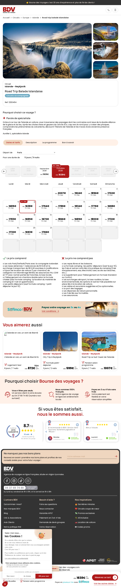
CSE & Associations (12, 517)
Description (31, 142)
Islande (35, 18)
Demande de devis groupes (52, 522)
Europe (26, 18)
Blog (6, 513)
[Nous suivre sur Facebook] (7, 481)
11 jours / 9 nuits (31, 157)
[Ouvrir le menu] (115, 10)
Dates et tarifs (13, 142)
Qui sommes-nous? (13, 504)
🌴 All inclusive (81, 517)
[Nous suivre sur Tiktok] (21, 481)
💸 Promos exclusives (85, 513)
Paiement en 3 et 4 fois (50, 517)
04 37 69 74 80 (14, 487)
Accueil (6, 18)
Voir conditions (49, 311)
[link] (109, 10)
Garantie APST (46, 513)
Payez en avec (66, 582)
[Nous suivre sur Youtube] (28, 481)
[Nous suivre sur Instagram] (14, 481)
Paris (19, 152)
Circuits (16, 18)
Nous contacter (46, 508)
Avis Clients (9, 522)
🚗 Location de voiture (85, 522)
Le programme (49, 142)
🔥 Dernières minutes (85, 504)
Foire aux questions (48, 504)
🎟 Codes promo (82, 527)
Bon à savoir (68, 142)
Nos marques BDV (12, 508)
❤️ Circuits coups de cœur (87, 508)
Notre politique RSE (12, 527)
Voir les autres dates (104, 583)
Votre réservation (47, 527)
